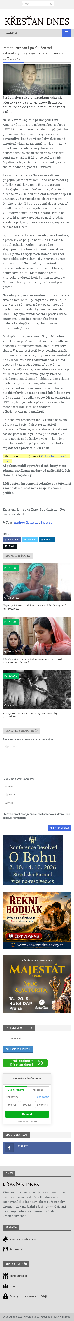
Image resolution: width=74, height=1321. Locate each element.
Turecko (46, 522)
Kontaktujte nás (18, 1275)
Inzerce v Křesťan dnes (22, 1239)
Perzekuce (10, 568)
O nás (9, 1173)
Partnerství (15, 1249)
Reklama (11, 1227)
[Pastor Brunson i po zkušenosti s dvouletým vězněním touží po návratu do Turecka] (37, 79)
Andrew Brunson (26, 522)
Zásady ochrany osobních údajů (28, 1296)
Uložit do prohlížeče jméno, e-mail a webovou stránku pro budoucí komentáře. (36, 816)
